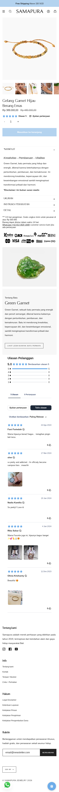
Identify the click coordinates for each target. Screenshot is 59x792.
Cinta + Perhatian (9, 682)
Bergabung (48, 752)
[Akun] (48, 11)
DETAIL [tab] (7, 210)
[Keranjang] (55, 11)
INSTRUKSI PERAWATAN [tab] (16, 204)
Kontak (5, 672)
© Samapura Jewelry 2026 (17, 780)
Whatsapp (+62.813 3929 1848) (16, 225)
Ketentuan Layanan (10, 705)
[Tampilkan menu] (4, 11)
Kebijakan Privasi (9, 710)
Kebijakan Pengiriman (11, 715)
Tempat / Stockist (9, 677)
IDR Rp (8, 769)
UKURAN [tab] (8, 198)
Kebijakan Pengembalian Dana (15, 721)
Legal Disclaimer (9, 700)
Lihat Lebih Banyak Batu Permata (24, 346)
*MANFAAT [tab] (9, 149)
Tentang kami (7, 667)
